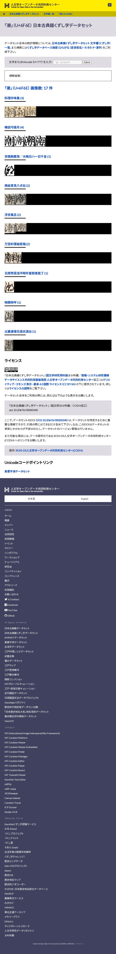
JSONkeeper (11, 793)
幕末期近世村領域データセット (21, 716)
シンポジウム (11, 552)
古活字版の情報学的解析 (18, 851)
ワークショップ (12, 557)
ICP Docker (11, 807)
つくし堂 (9, 842)
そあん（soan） (12, 847)
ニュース (9, 529)
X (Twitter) (13, 599)
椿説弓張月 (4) (14, 127)
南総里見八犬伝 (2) (17, 185)
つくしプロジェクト (14, 833)
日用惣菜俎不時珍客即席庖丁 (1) (26, 273)
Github (11, 615)
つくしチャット (11, 838)
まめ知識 (9, 935)
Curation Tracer (13, 802)
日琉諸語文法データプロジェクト (22, 697)
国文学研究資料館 (57, 375)
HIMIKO (9, 907)
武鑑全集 (9, 656)
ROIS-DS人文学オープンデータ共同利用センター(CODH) (49, 450)
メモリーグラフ (12, 916)
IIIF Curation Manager (16, 756)
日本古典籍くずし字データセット (24, 14)
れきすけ (9, 902)
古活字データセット (15, 646)
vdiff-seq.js (10, 788)
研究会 (8, 566)
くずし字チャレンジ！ (15, 856)
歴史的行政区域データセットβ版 (21, 707)
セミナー (9, 548)
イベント (9, 543)
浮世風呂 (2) (13, 215)
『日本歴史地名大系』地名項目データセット (27, 711)
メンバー (9, 524)
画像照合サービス (14, 898)
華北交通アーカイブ (15, 912)
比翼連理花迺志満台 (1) (20, 331)
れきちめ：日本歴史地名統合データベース (26, 889)
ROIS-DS (71, 944)
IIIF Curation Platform (16, 737)
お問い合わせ (12, 594)
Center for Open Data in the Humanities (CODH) (49, 944)
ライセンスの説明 (19, 388)
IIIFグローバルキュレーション (19, 683)
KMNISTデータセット (16, 637)
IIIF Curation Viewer (15, 742)
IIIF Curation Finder (15, 751)
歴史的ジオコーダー (15, 884)
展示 (7, 580)
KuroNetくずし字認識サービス (20, 824)
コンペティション (13, 571)
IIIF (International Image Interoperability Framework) (32, 733)
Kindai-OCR (11, 811)
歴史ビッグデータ (14, 861)
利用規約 (9, 589)
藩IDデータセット (13, 660)
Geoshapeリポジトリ (15, 702)
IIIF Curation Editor (15, 760)
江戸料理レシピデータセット (19, 651)
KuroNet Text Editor (15, 779)
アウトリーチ (11, 585)
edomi (8, 870)
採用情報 (9, 538)
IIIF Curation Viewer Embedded (21, 747)
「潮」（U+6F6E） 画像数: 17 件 (29, 88)
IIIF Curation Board (15, 770)
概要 (7, 520)
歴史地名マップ (13, 879)
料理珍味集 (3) (14, 98)
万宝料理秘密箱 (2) (17, 244)
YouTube (12, 610)
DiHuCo (9, 921)
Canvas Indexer (12, 798)
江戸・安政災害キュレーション (20, 688)
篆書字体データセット (17, 471)
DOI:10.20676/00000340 (52, 420)
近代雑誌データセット (16, 693)
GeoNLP (9, 893)
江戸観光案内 (12, 674)
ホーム (8, 515)
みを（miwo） (11, 828)
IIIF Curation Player (15, 765)
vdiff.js (8, 784)
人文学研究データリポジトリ (19, 930)
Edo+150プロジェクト (16, 865)
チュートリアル (12, 561)
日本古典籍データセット (17, 628)
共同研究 (9, 534)
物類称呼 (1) (13, 302)
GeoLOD (9, 720)
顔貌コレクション (13, 679)
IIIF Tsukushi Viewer (15, 774)
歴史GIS (9, 875)
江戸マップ (10, 665)
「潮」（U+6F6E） (66, 14)
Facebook (12, 604)
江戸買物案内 (12, 669)
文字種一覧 (49, 14)
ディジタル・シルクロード (17, 926)
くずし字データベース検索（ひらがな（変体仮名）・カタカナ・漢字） (65, 47)
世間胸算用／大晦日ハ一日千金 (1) (28, 156)
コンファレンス (12, 575)
